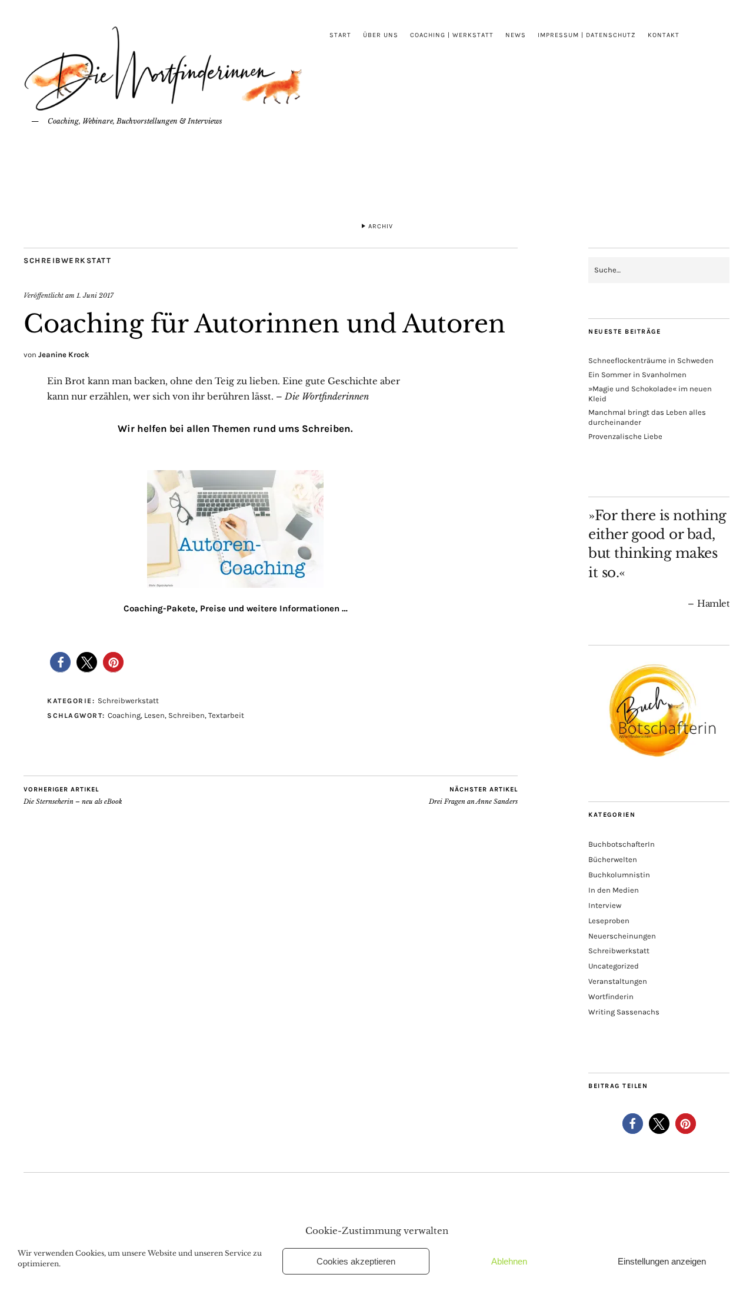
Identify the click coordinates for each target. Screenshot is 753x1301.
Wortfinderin (611, 996)
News (515, 35)
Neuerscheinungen (622, 935)
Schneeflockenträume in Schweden (651, 360)
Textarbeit (226, 715)
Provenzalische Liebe (625, 436)
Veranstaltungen (617, 981)
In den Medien (613, 890)
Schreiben (186, 715)
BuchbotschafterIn (621, 844)
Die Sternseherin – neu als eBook (73, 796)
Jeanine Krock (63, 354)
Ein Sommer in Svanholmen (637, 374)
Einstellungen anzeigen (662, 1261)
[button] (60, 662)
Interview (604, 905)
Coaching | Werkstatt (452, 35)
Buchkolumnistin (619, 874)
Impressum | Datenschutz (587, 35)
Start (340, 35)
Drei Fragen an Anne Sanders (473, 796)
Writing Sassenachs (623, 1011)
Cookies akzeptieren (355, 1261)
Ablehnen (509, 1261)
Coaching (124, 715)
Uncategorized (613, 965)
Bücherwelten (612, 859)
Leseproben (608, 920)
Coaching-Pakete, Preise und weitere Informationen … (236, 608)
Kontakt (663, 35)
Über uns (380, 35)
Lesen (154, 715)
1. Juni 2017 (95, 295)
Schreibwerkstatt (67, 260)
